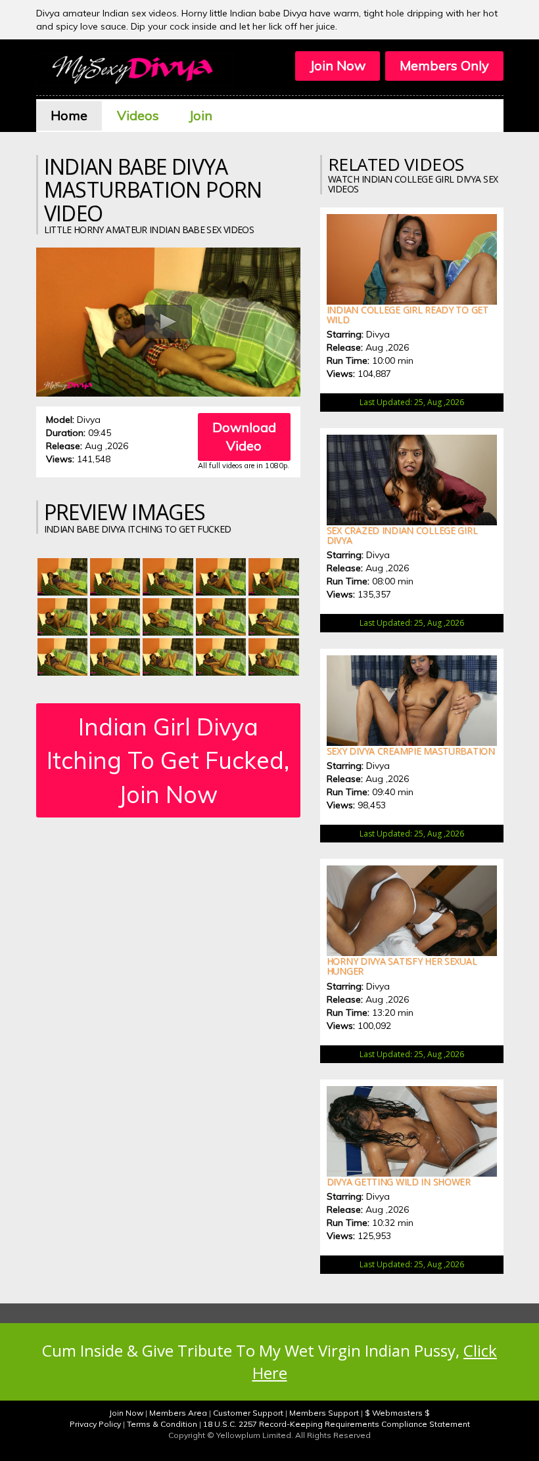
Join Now (337, 65)
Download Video (244, 436)
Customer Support (248, 1413)
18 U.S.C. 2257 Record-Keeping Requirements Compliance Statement (336, 1424)
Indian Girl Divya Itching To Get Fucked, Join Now (168, 760)
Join (200, 115)
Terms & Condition (162, 1424)
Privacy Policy (95, 1424)
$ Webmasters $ (397, 1413)
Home (69, 115)
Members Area (178, 1413)
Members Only (444, 65)
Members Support (324, 1413)
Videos (138, 115)
